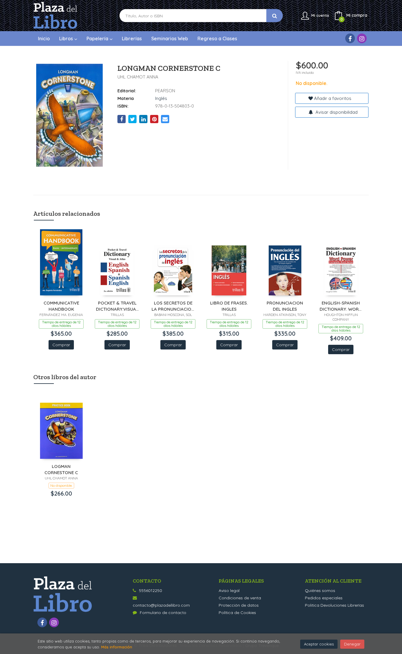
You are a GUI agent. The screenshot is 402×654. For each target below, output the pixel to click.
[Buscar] (274, 15)
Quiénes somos (320, 590)
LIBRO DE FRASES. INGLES (229, 306)
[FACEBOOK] (350, 38)
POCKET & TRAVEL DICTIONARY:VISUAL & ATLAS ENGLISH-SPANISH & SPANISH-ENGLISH (117, 306)
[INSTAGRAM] (362, 38)
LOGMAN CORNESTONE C (61, 469)
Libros (66, 38)
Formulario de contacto (163, 612)
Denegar (352, 644)
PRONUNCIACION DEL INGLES (285, 306)
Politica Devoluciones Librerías (334, 605)
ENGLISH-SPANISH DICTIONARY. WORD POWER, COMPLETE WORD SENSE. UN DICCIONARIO (341, 306)
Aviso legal (229, 590)
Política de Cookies (237, 612)
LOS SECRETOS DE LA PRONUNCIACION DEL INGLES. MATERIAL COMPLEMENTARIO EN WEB (173, 306)
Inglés (161, 98)
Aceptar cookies (319, 644)
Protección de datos (239, 605)
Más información (116, 647)
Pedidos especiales (324, 598)
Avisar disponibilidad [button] (336, 112)
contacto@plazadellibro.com (161, 605)
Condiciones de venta (240, 598)
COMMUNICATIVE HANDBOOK (61, 306)
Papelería (98, 38)
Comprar (61, 344)
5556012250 (150, 590)
